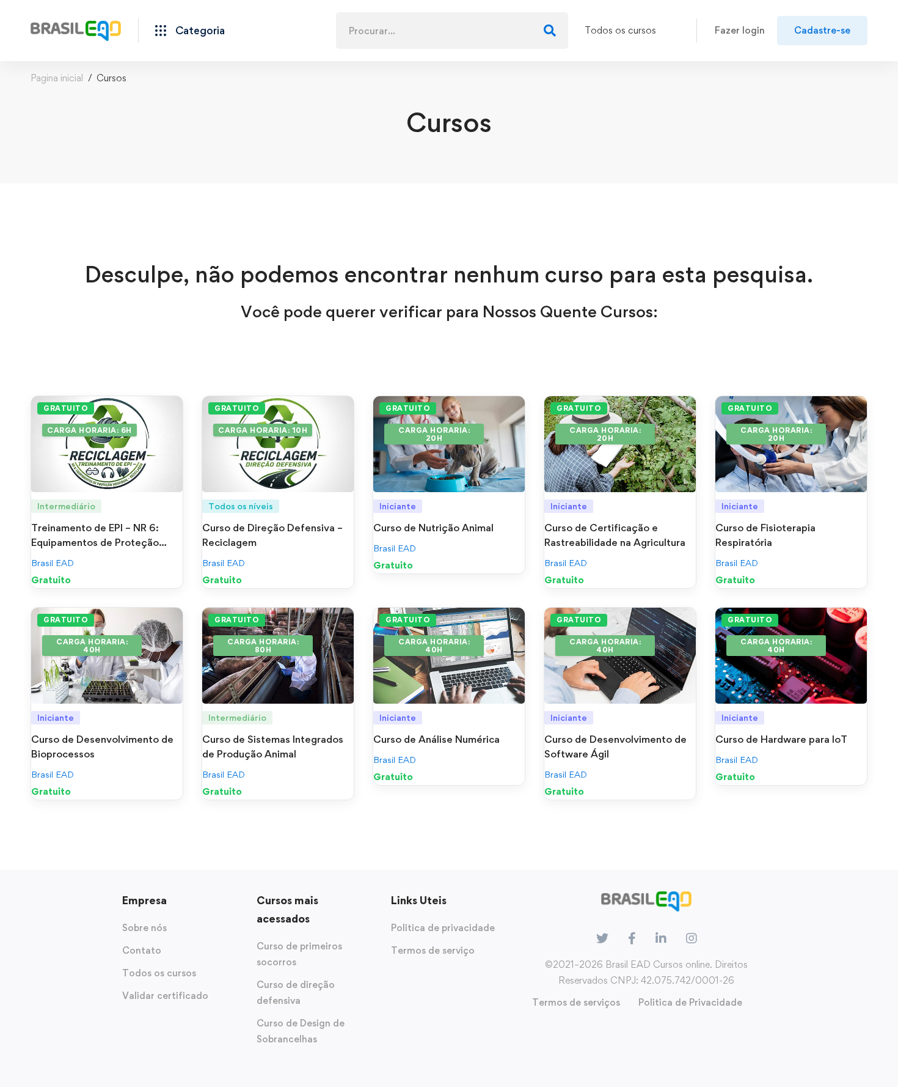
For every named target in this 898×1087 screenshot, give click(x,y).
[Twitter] (602, 938)
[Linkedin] (661, 938)
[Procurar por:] (452, 31)
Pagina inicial (57, 78)
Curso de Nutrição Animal (433, 527)
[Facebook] (632, 938)
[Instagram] (691, 938)
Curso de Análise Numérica (436, 739)
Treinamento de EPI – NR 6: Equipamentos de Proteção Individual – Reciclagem (95, 542)
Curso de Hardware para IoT (781, 739)
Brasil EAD (52, 563)
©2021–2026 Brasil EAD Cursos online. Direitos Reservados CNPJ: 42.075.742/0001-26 (646, 972)
